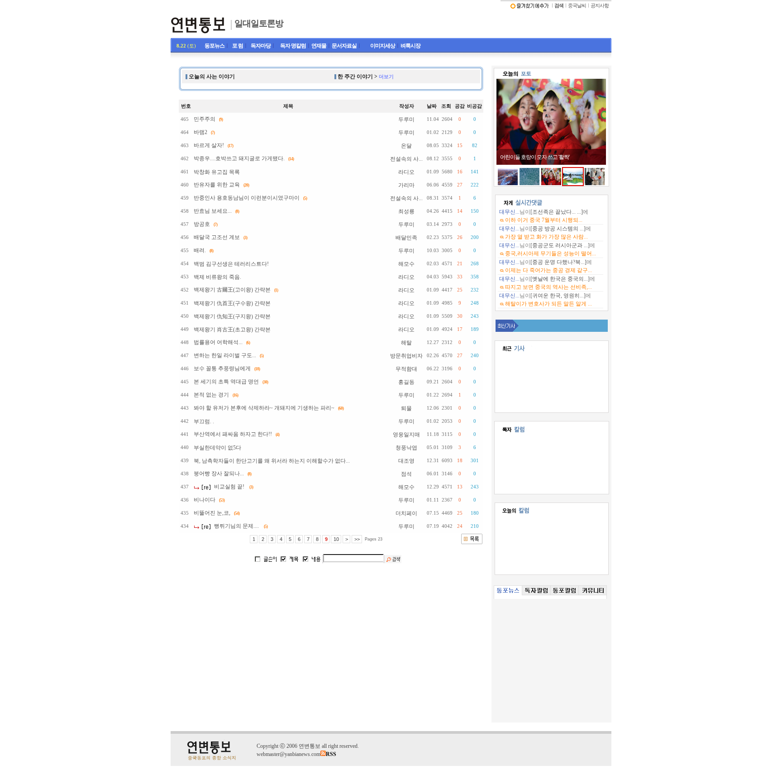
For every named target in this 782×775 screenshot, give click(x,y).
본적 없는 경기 (211, 395)
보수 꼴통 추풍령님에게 (222, 368)
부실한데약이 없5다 (217, 448)
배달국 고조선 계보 (217, 237)
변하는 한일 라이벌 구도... (225, 355)
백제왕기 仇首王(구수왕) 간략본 (232, 303)
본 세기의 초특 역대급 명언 (226, 381)
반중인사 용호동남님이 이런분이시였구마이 (247, 198)
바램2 (200, 132)
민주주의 (204, 119)
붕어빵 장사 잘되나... (219, 473)
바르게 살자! (209, 145)
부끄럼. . (204, 421)
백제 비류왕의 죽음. (217, 277)
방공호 (202, 224)
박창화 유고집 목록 (217, 172)
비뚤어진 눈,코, (212, 513)
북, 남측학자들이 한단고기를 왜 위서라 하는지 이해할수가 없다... (272, 461)
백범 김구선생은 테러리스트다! (231, 264)
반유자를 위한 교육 (217, 185)
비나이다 (204, 500)
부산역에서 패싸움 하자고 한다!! (233, 434)
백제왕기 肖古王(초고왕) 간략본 (232, 329)
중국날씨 (577, 5)
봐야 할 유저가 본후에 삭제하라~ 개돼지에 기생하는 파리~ (264, 408)
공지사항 (600, 5)
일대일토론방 (258, 23)
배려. (200, 250)
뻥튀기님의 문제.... (236, 526)
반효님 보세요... (213, 211)
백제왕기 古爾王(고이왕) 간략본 (232, 290)
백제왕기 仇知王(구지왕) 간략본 (232, 316)
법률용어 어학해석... (218, 342)
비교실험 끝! (229, 486)
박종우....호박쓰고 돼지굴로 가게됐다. (239, 158)
